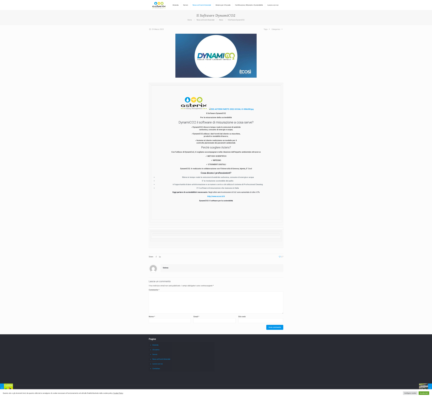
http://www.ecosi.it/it (216, 196)
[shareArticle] (160, 257)
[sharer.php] (156, 257)
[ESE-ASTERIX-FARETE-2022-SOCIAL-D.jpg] (231, 109)
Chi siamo (155, 350)
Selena (165, 268)
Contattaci (156, 368)
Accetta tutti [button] (424, 393)
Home (190, 20)
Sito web (242, 317)
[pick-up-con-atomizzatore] (425, 388)
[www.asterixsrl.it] (159, 5)
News (221, 20)
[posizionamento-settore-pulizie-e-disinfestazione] (6, 388)
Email (196, 317)
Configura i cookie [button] (410, 393)
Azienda (155, 345)
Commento (154, 290)
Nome (152, 317)
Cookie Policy (118, 393)
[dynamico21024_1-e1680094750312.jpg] (216, 56)
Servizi (154, 354)
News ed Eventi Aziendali (205, 20)
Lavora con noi (157, 364)
